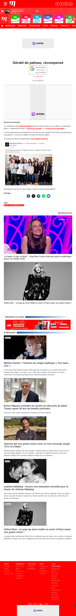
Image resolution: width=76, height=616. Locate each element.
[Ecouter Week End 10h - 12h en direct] (38, 325)
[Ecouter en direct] (62, 4)
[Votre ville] (57, 4)
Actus (45, 26)
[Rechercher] (66, 4)
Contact (7, 566)
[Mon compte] (71, 4)
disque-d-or (20, 205)
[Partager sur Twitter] (33, 197)
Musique (54, 26)
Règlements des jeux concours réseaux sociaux (55, 573)
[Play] (3, 11)
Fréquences (34, 26)
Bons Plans (20, 566)
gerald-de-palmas (9, 205)
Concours (19, 573)
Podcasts (64, 26)
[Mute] (37, 11)
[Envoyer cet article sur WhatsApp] (43, 197)
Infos (17, 569)
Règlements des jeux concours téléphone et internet (55, 595)
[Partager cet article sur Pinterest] (38, 197)
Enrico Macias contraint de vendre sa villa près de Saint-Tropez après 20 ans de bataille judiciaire (36, 407)
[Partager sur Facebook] (28, 197)
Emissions (22, 26)
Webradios (10, 26)
